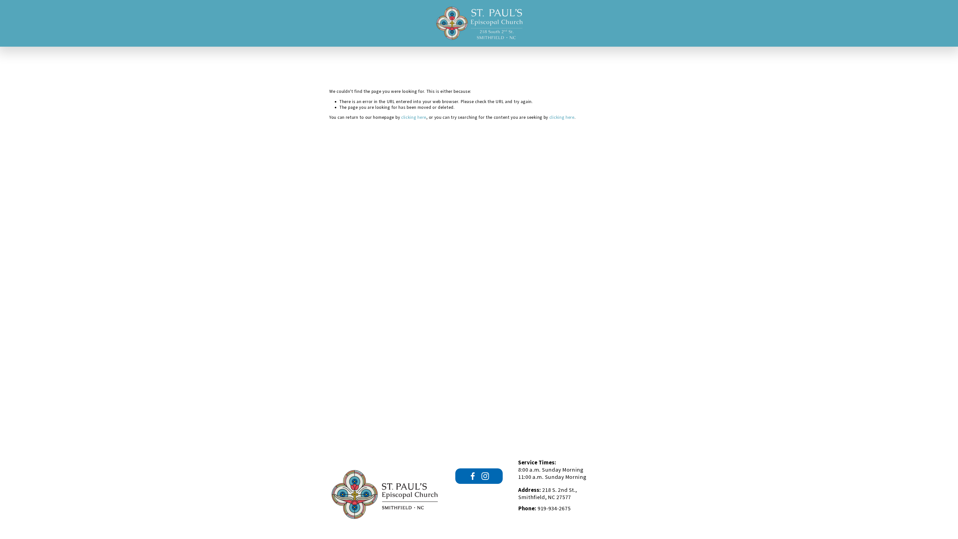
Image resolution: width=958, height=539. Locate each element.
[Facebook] (473, 476)
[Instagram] (485, 476)
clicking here (413, 117)
